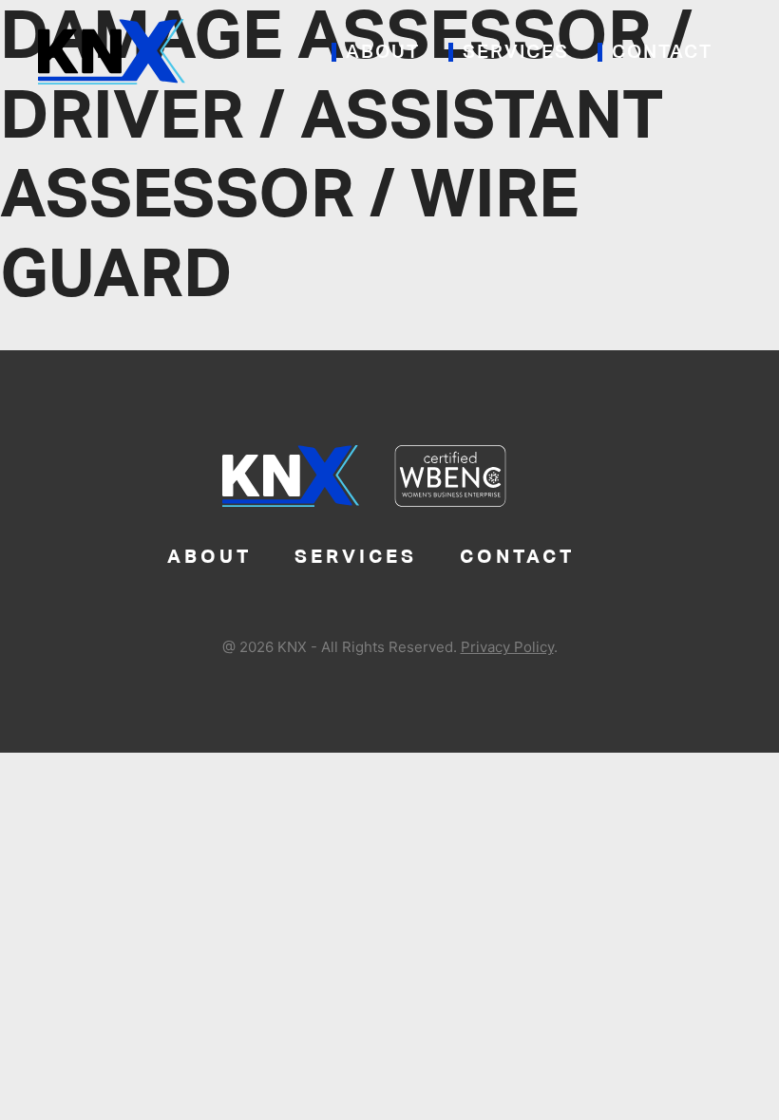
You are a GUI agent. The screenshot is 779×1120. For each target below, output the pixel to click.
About (383, 52)
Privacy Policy (507, 647)
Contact (662, 52)
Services (516, 52)
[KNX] (111, 50)
